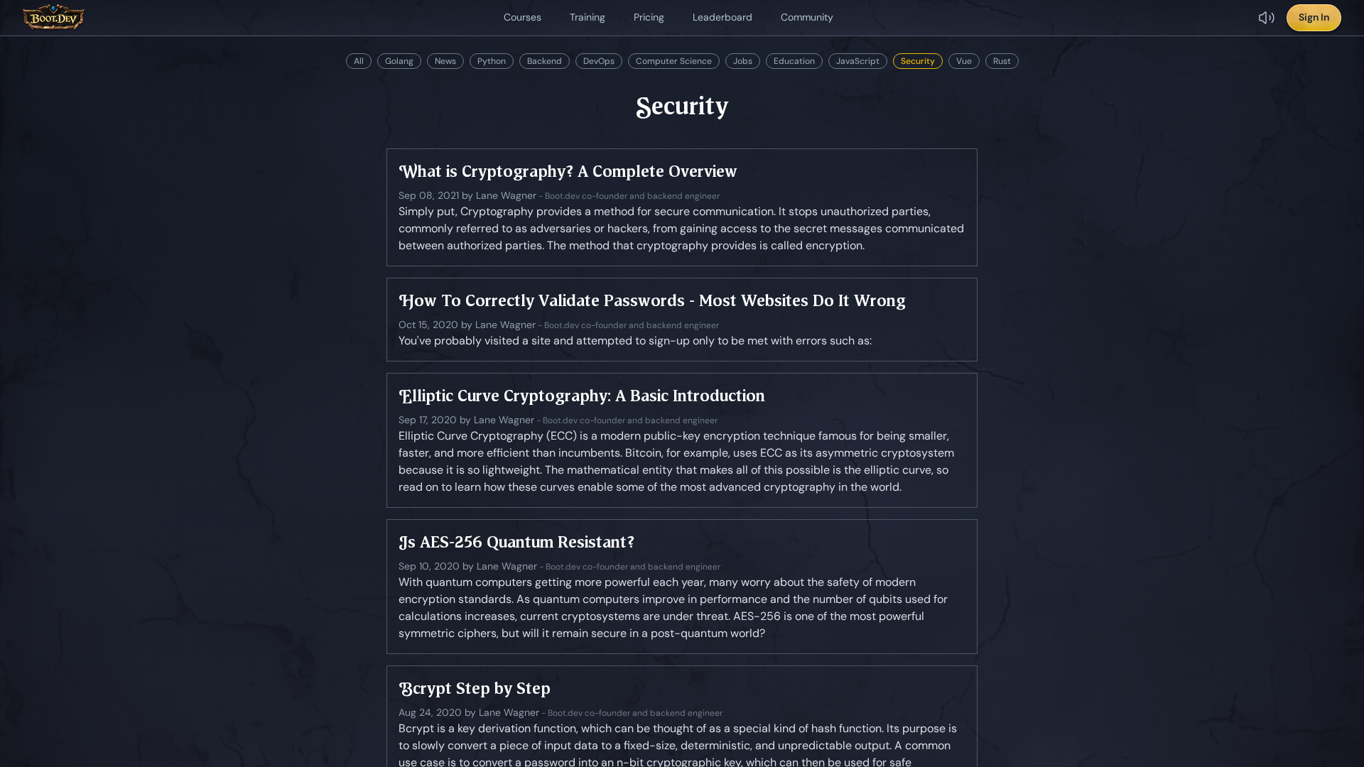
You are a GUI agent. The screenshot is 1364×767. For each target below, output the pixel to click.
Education (794, 61)
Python (491, 61)
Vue (964, 61)
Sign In (1314, 17)
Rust (1002, 61)
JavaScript (857, 61)
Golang (399, 61)
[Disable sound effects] (1266, 18)
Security (918, 61)
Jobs (742, 61)
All (359, 61)
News (445, 61)
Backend (544, 61)
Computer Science (674, 61)
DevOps (599, 61)
